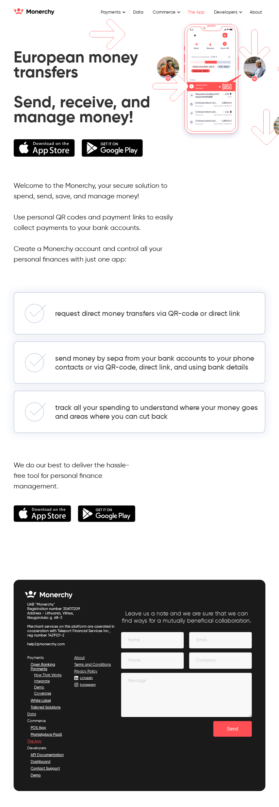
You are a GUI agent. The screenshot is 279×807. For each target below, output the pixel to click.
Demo (39, 687)
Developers (36, 748)
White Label (41, 700)
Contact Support (45, 768)
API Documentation (47, 755)
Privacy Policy (85, 671)
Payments (35, 658)
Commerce (36, 721)
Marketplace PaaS (46, 734)
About (256, 12)
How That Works (48, 675)
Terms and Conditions (92, 664)
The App (196, 12)
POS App (38, 728)
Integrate (42, 681)
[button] (112, 12)
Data (138, 12)
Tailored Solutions (46, 707)
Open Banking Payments (43, 667)
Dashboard (40, 762)
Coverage (42, 693)
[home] (34, 12)
